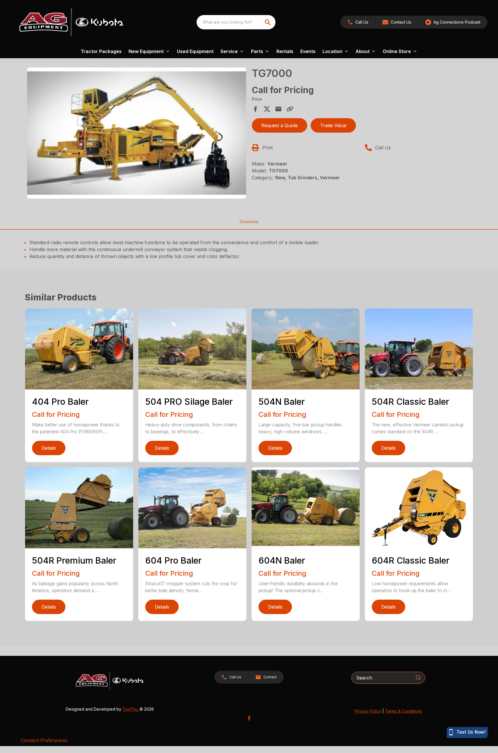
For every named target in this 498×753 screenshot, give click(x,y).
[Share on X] (266, 109)
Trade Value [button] (333, 125)
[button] (358, 22)
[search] (268, 22)
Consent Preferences (44, 740)
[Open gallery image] (136, 133)
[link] (453, 22)
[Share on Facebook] (255, 109)
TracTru (129, 709)
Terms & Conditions (403, 711)
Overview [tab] (249, 221)
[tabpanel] (136, 134)
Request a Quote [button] (279, 125)
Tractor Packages (101, 51)
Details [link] (49, 448)
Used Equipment (195, 51)
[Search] (418, 677)
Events (308, 51)
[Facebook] (249, 718)
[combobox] (236, 22)
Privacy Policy (367, 711)
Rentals (284, 51)
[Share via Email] (278, 109)
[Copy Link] (289, 109)
